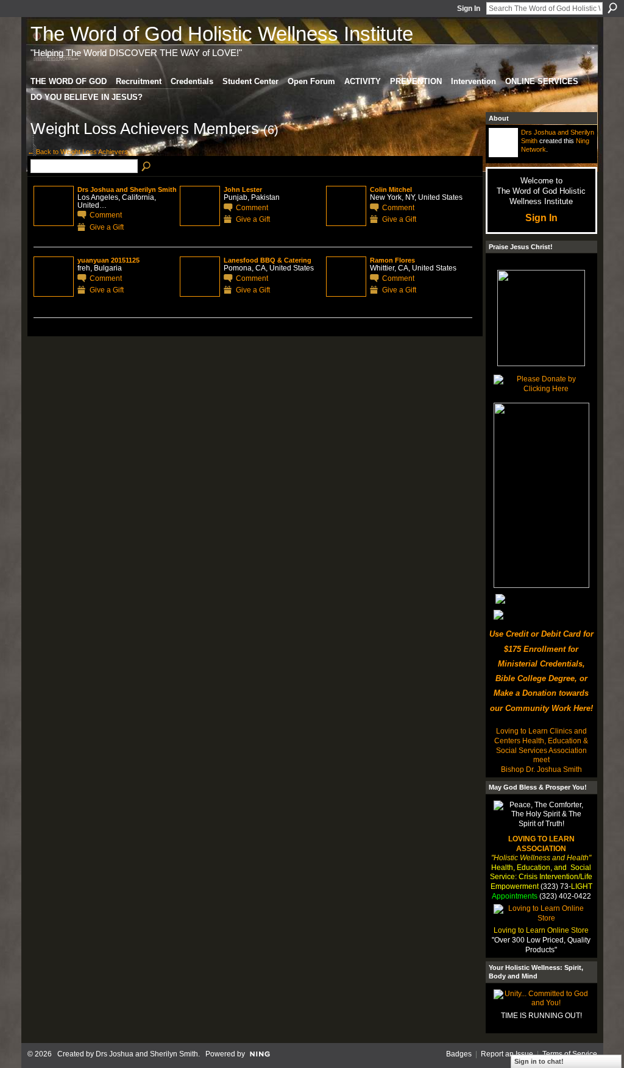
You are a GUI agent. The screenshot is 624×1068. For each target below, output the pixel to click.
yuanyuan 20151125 (108, 260)
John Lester (243, 189)
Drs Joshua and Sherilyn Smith (127, 189)
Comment (106, 215)
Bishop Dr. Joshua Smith (541, 769)
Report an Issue (507, 1054)
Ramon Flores (392, 260)
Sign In (468, 8)
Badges (459, 1054)
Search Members (146, 166)
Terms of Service (569, 1054)
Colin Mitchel (391, 189)
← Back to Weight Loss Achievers (77, 151)
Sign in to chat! (539, 1061)
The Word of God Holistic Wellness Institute (221, 34)
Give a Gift (107, 227)
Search (612, 7)
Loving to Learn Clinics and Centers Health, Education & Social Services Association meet (541, 745)
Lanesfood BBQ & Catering (267, 260)
